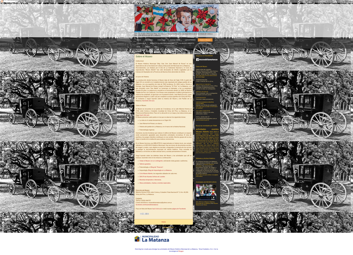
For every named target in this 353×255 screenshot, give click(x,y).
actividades (201, 129)
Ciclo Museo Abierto (146, 173)
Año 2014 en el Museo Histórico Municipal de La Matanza (205, 202)
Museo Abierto (202, 132)
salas (205, 145)
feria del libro (207, 135)
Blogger (180, 251)
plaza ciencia (199, 152)
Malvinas (216, 142)
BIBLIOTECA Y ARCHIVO (203, 84)
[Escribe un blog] (143, 214)
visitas (213, 135)
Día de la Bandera (208, 142)
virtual (209, 152)
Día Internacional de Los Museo (204, 140)
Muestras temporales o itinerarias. (150, 180)
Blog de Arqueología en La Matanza (160, 170)
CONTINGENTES (201, 97)
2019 (217, 135)
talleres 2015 (199, 138)
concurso (201, 149)
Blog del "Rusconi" (157, 167)
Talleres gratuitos (145, 164)
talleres (209, 145)
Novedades (149, 40)
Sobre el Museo (205, 40)
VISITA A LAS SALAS (202, 91)
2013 (197, 146)
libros (201, 151)
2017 (211, 134)
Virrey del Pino (200, 137)
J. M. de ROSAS (190, 40)
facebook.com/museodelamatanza (147, 204)
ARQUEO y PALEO (205, 43)
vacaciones (205, 134)
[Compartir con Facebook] (146, 214)
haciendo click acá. (148, 100)
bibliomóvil (199, 143)
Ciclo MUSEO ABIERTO (186, 43)
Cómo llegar (162, 40)
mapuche (206, 151)
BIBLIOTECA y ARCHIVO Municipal (162, 43)
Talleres (147, 47)
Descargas (216, 138)
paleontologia (199, 145)
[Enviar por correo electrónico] (141, 214)
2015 (211, 132)
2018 (206, 137)
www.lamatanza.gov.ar (202, 120)
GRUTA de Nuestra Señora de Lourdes (152, 176)
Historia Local (141, 43)
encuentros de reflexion (209, 149)
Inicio (164, 222)
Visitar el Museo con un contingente (151, 161)
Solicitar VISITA (175, 40)
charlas (216, 134)
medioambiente (212, 151)
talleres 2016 (205, 152)
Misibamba (202, 148)
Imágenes (211, 137)
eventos (215, 129)
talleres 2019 (215, 145)
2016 (215, 132)
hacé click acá (144, 115)
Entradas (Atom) (168, 227)
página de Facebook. (179, 208)
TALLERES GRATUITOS (203, 111)
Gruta (138, 47)
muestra (216, 137)
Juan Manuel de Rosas (204, 146)
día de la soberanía (211, 143)
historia (201, 142)
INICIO (139, 40)
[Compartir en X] (144, 214)
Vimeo (205, 205)
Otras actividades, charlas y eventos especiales (154, 183)
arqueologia (199, 135)
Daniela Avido (208, 138)
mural (217, 151)
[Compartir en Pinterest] (148, 214)
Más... (156, 47)
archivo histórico (209, 148)
